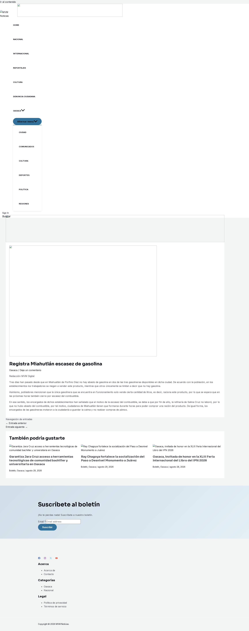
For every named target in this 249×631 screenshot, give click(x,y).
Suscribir (47, 527)
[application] (23, 111)
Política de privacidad (55, 602)
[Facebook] (39, 558)
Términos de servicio (55, 606)
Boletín (12, 470)
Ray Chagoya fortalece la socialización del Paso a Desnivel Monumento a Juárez (113, 458)
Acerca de (49, 570)
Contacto (49, 574)
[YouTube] (56, 558)
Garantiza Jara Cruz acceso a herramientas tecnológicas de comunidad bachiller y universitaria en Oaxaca (41, 460)
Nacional (48, 590)
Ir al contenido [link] (8, 1)
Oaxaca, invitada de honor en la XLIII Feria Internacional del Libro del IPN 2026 (184, 458)
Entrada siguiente (17, 426)
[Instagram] (45, 558)
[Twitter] (51, 558)
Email (42, 521)
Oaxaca (13, 370)
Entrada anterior (16, 423)
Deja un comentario (30, 370)
